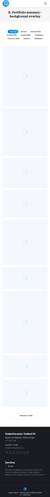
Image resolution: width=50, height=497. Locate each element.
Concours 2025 (13, 39)
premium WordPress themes (32, 493)
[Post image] (25, 76)
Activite (24, 32)
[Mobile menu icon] (45, 3)
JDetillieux (38, 39)
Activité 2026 (26, 35)
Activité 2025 (12, 35)
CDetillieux (39, 35)
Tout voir (13, 32)
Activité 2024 (36, 32)
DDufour (27, 39)
